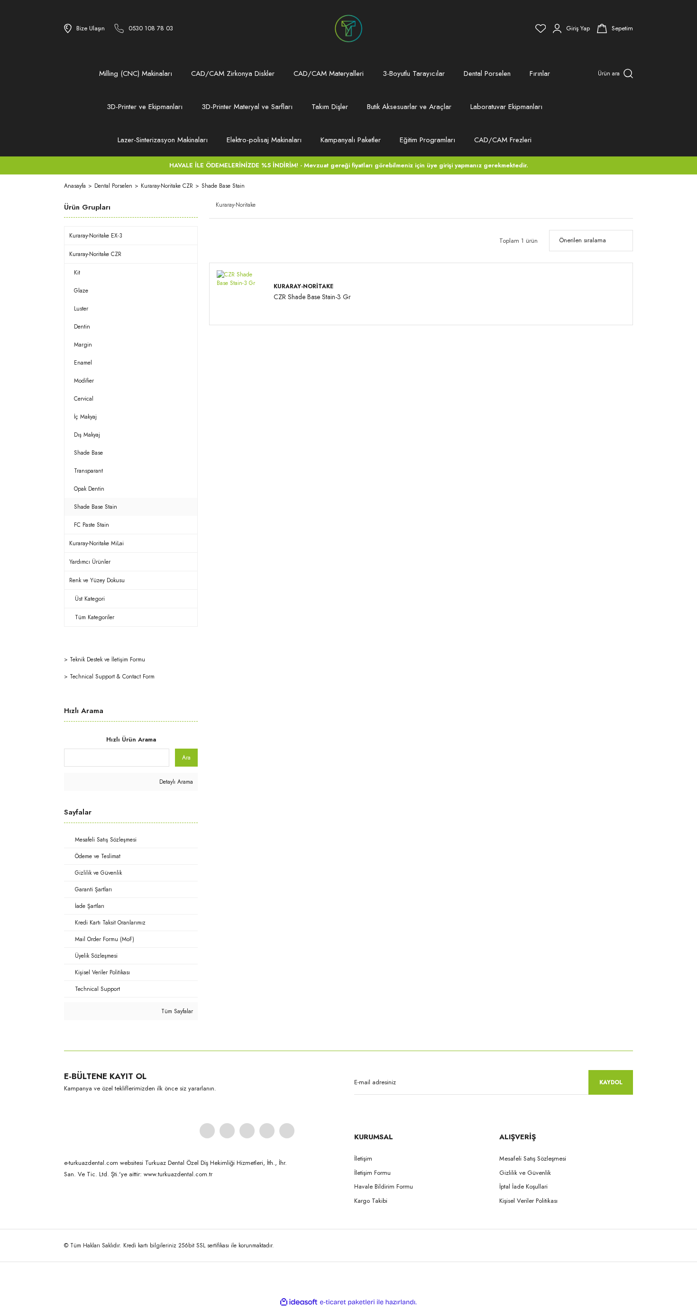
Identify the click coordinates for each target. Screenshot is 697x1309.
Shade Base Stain (223, 186)
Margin (83, 344)
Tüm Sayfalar (176, 1011)
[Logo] (348, 28)
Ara (186, 757)
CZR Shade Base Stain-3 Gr (312, 297)
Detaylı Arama (175, 782)
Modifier (84, 380)
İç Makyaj (85, 416)
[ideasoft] (299, 1302)
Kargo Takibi (370, 1200)
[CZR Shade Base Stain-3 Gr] (240, 294)
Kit (77, 272)
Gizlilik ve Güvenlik (525, 1172)
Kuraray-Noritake (303, 286)
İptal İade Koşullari (523, 1186)
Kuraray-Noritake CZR (95, 254)
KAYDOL (611, 1082)
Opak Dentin (89, 489)
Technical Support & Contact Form (112, 676)
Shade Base (88, 453)
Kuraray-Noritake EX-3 (95, 235)
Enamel (83, 362)
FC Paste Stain (91, 525)
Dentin (82, 326)
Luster (81, 308)
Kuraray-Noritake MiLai (96, 543)
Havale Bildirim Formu (383, 1186)
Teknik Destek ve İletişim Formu (107, 659)
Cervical (83, 398)
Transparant (88, 471)
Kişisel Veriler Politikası (528, 1200)
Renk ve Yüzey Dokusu (97, 580)
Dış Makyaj (87, 434)
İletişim (363, 1158)
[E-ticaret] (347, 1302)
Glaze (81, 290)
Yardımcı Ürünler (89, 562)
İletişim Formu (372, 1172)
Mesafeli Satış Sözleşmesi (532, 1158)
